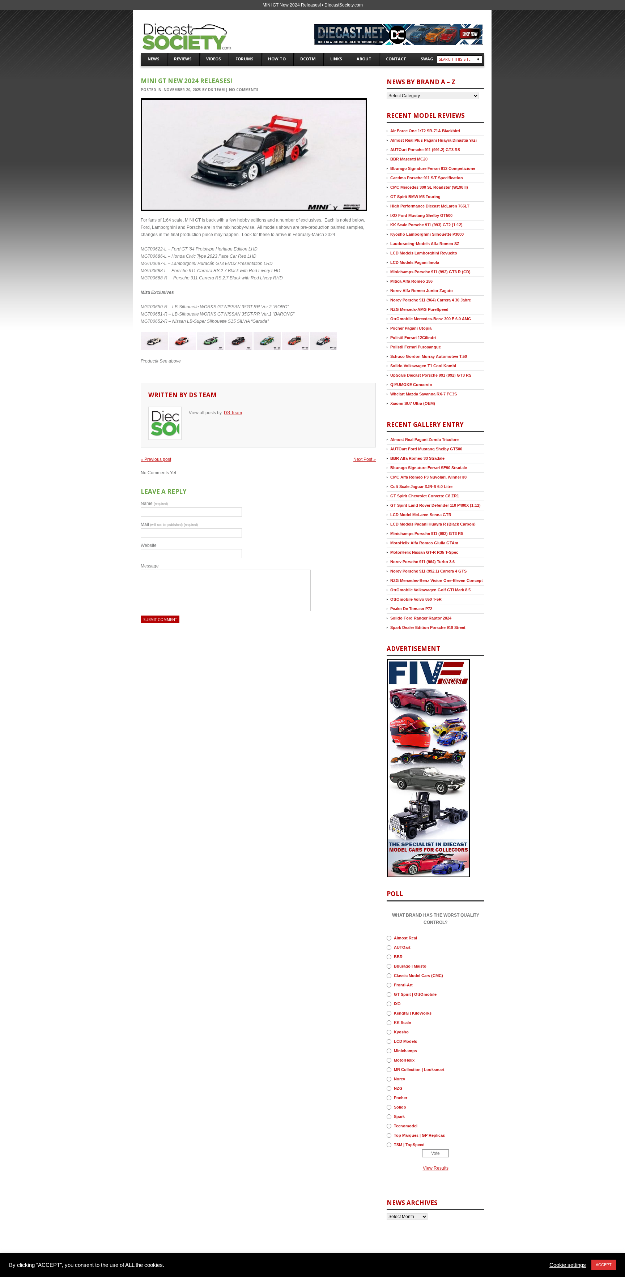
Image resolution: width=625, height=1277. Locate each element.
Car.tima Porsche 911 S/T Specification (426, 178)
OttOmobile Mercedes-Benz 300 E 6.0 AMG (430, 319)
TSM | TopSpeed (409, 1145)
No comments (243, 89)
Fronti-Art (403, 985)
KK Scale (402, 1022)
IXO (397, 1004)
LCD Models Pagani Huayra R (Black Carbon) (433, 524)
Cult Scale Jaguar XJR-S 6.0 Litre (421, 486)
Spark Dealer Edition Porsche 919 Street (427, 627)
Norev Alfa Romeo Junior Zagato (421, 290)
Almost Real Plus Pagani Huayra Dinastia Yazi (433, 140)
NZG (398, 1088)
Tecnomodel (405, 1126)
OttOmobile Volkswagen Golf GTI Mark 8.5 (430, 590)
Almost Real (405, 938)
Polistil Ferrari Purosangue (415, 347)
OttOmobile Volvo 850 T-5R (416, 599)
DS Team (216, 89)
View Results (435, 1168)
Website (149, 545)
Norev (399, 1079)
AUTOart (402, 947)
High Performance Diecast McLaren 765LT (429, 206)
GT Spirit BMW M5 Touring (415, 196)
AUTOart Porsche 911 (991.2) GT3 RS (425, 149)
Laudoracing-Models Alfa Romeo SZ (424, 243)
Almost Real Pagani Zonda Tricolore (424, 439)
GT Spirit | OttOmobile (415, 994)
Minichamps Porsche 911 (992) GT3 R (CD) (430, 272)
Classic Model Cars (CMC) (418, 975)
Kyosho (401, 1032)
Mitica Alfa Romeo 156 (411, 281)
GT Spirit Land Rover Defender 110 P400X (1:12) (435, 505)
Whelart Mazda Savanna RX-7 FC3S (423, 394)
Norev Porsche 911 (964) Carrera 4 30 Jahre (430, 300)
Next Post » (364, 459)
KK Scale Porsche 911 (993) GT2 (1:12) (426, 225)
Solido (400, 1107)
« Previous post (156, 459)
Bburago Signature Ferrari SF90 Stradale (428, 468)
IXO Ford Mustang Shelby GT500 (421, 215)
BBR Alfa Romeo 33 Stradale (417, 458)
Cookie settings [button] (567, 1265)
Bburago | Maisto (410, 966)
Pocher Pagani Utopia (410, 328)
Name (154, 503)
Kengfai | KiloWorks (412, 1013)
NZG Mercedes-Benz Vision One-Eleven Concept (436, 580)
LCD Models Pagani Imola (414, 262)
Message (150, 566)
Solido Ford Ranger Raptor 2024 (420, 618)
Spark (399, 1116)
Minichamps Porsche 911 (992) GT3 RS (426, 533)
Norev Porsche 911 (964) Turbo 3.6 (422, 562)
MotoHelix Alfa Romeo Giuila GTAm (424, 543)
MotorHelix (404, 1060)
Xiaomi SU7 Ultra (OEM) (412, 403)
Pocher (400, 1098)
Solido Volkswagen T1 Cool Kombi (423, 366)
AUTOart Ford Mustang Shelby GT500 (426, 449)
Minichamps (405, 1051)
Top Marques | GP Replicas (419, 1135)
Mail (169, 524)
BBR (398, 957)
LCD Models (405, 1041)
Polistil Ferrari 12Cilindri (413, 337)
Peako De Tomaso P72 (411, 609)
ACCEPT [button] (604, 1265)
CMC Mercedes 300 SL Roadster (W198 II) (429, 187)
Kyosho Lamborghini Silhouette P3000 (427, 234)
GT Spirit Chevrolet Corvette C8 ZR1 (424, 496)
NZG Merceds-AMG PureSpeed (419, 309)
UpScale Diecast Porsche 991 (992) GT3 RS (430, 375)
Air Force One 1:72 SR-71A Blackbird (425, 131)
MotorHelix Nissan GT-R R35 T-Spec (424, 552)
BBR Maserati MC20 (409, 159)
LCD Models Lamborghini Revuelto (423, 253)
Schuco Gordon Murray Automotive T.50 (428, 356)
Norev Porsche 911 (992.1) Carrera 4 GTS (428, 571)
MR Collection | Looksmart (419, 1069)
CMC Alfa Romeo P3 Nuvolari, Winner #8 (428, 477)
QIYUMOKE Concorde (411, 384)
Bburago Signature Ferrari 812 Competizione (432, 168)
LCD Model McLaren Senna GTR (420, 515)
